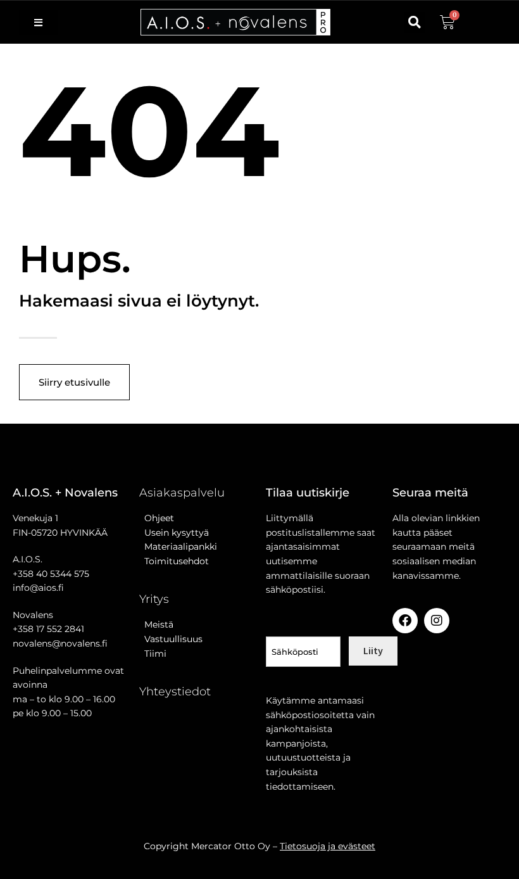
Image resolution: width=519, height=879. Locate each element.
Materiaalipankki (178, 546)
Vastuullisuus (171, 639)
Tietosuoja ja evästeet (327, 846)
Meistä (156, 624)
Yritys (154, 599)
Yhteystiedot (175, 692)
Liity (373, 650)
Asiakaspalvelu (182, 493)
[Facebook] (405, 620)
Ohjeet (156, 518)
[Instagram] (436, 620)
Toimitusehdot (174, 561)
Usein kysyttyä (174, 532)
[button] (414, 22)
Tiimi (155, 653)
